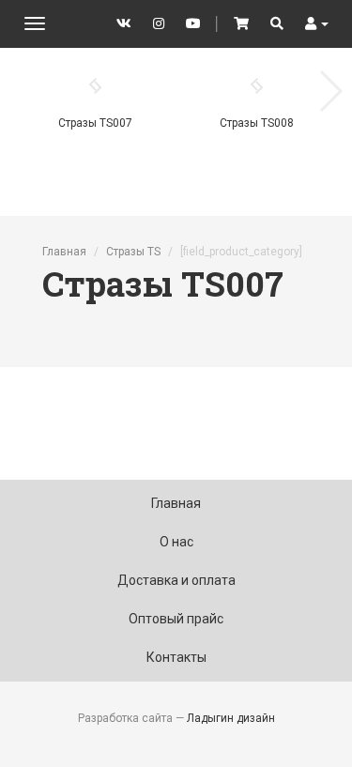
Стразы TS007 (95, 123)
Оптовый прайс (176, 618)
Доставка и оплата (176, 580)
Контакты (176, 657)
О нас (176, 541)
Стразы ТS (133, 251)
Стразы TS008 (257, 123)
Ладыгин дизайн (231, 718)
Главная (64, 251)
